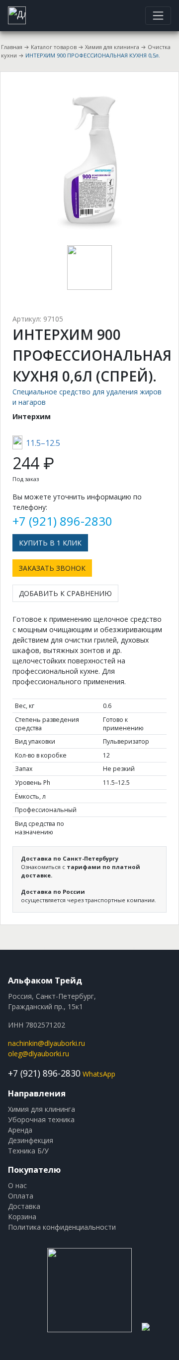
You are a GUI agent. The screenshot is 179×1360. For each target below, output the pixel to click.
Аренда (20, 1130)
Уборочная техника (41, 1119)
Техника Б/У (28, 1150)
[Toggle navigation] (158, 15)
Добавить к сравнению (65, 593)
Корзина (22, 1216)
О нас (17, 1185)
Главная (11, 47)
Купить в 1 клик (50, 542)
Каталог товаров (54, 47)
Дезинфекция (30, 1140)
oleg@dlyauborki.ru (38, 1053)
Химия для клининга (112, 47)
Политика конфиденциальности (62, 1227)
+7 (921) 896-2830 (62, 521)
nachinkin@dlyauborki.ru (46, 1043)
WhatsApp (99, 1074)
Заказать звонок (52, 568)
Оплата (20, 1195)
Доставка (24, 1206)
